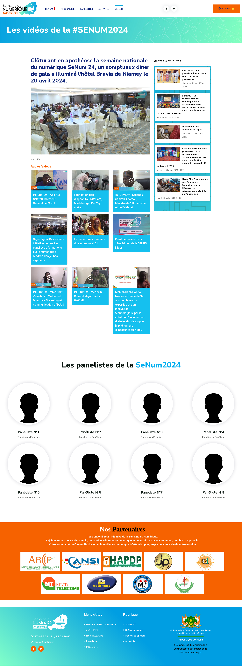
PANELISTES (86, 9)
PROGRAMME (68, 9)
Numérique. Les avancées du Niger (192, 128)
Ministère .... (92, 647)
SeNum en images (134, 630)
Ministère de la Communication (101, 624)
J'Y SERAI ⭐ (228, 8)
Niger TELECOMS (94, 635)
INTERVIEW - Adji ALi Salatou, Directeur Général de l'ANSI (46, 199)
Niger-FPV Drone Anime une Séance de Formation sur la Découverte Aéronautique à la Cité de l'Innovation (195, 187)
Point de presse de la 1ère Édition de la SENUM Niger (131, 243)
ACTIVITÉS (103, 9)
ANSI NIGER (92, 630)
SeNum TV (130, 624)
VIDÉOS (119, 9)
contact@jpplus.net (44, 642)
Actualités (130, 641)
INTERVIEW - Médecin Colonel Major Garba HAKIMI (88, 296)
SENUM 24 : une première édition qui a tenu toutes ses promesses (194, 75)
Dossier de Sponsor (135, 635)
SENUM (49, 9)
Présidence (92, 641)
